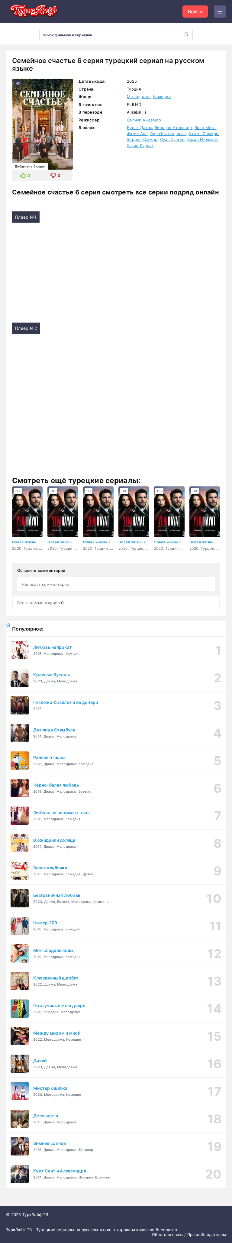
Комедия (162, 96)
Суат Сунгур (172, 139)
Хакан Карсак (140, 145)
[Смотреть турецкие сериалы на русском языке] (33, 11)
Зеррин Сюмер (142, 139)
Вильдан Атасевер (173, 127)
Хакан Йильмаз (202, 139)
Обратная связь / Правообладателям (189, 1234)
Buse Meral (206, 127)
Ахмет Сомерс (203, 133)
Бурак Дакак (139, 127)
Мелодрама (139, 96)
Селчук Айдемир (144, 120)
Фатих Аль (137, 133)
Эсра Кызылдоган (168, 133)
